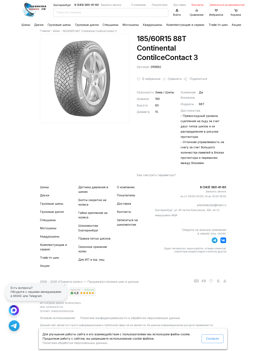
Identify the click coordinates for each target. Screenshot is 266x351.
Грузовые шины (59, 25)
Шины (25, 25)
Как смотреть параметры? (156, 175)
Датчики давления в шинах (93, 189)
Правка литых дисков (94, 238)
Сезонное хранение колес (92, 249)
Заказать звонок (111, 4)
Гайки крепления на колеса (92, 215)
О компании (138, 4)
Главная (45, 30)
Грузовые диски (87, 25)
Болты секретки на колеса (92, 202)
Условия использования (57, 318)
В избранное (151, 79)
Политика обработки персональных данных (75, 343)
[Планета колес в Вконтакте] (223, 241)
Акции (236, 25)
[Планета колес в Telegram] (215, 241)
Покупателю (160, 4)
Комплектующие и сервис (185, 25)
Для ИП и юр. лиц (91, 259)
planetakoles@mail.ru (211, 205)
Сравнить (175, 79)
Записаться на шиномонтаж (227, 4)
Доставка (179, 4)
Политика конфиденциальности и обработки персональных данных (130, 318)
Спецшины (110, 25)
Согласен (212, 338)
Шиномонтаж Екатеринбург (88, 228)
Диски (38, 25)
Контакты (198, 4)
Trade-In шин (218, 25)
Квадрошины (152, 25)
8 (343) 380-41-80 (86, 4)
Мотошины (131, 25)
